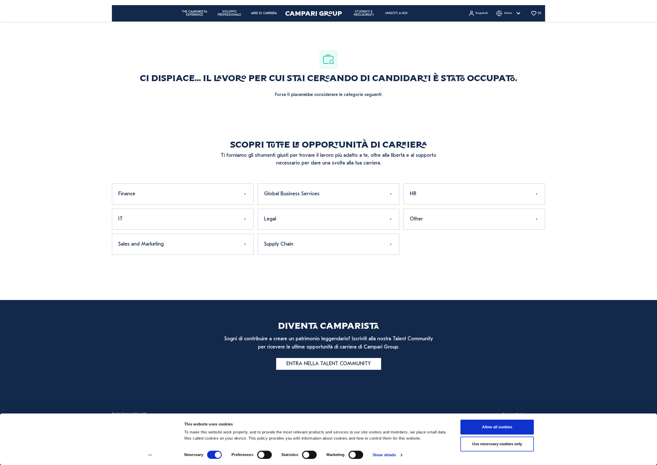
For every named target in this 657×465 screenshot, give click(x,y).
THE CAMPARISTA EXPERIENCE (194, 13)
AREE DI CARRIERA (264, 13)
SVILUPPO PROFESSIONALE (229, 13)
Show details (384, 455)
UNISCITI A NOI (396, 13)
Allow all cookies (497, 427)
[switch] (264, 455)
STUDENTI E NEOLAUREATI (364, 13)
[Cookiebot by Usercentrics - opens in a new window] (150, 455)
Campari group (313, 13)
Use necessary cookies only (497, 444)
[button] (478, 13)
